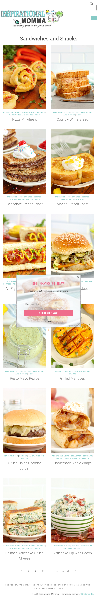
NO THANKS (48, 321)
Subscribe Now (48, 313)
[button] (48, 283)
